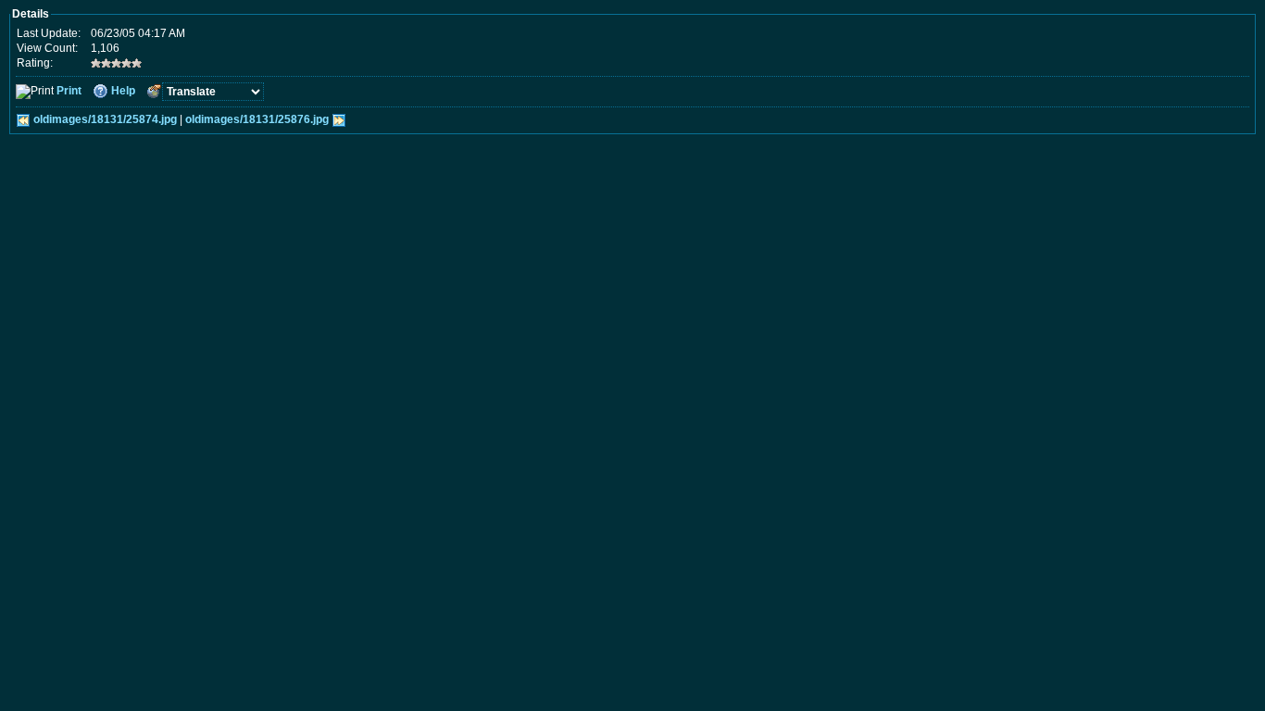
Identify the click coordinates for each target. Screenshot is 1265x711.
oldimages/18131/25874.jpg (105, 119)
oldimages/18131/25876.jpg (257, 119)
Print (68, 90)
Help (123, 90)
